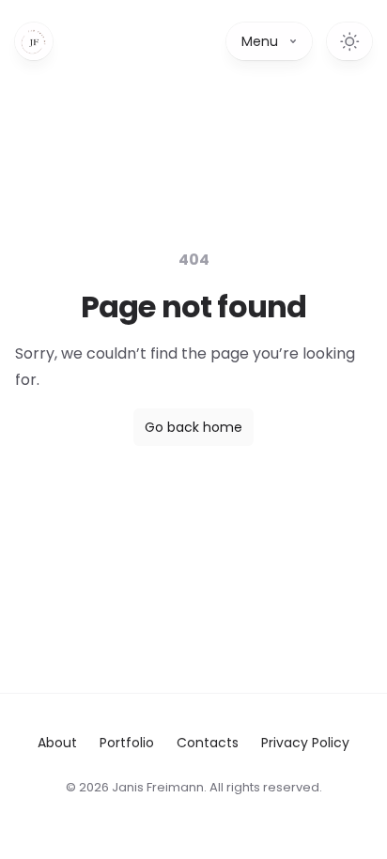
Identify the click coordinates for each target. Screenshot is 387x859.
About (57, 742)
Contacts (208, 742)
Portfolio (127, 742)
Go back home (193, 427)
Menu (259, 41)
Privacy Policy (305, 742)
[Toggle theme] (349, 41)
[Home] (34, 41)
